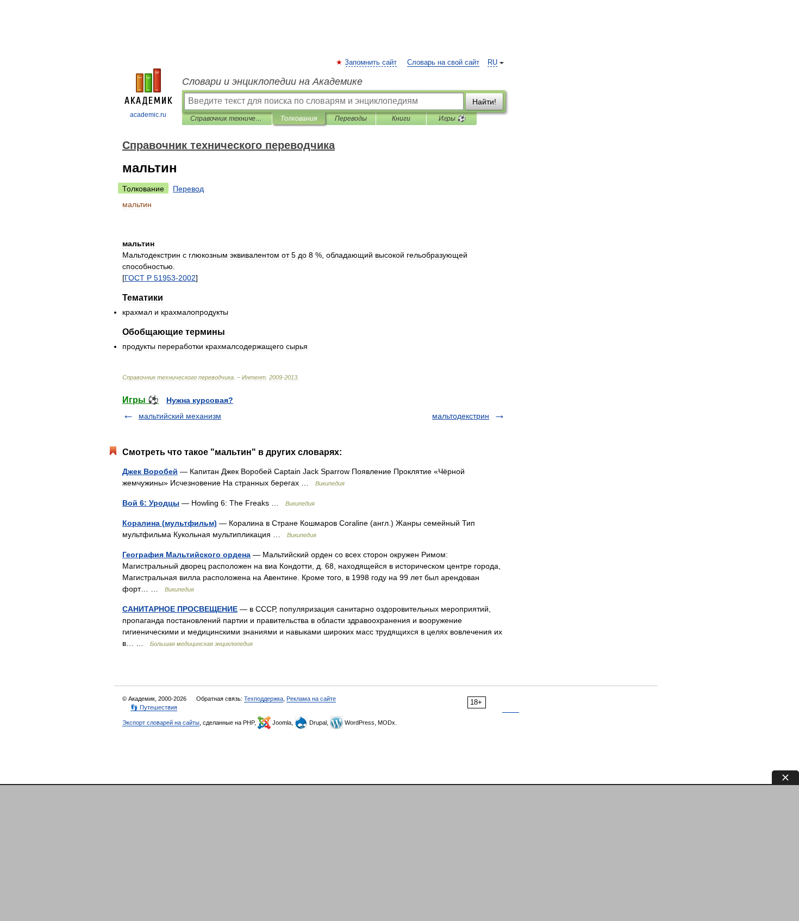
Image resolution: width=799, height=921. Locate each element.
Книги (401, 118)
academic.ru (148, 115)
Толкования (298, 118)
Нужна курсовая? (199, 400)
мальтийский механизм (180, 416)
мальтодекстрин (460, 416)
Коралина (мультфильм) (169, 523)
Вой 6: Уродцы (150, 503)
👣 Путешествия (153, 707)
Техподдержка (263, 698)
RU (492, 62)
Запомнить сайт (371, 62)
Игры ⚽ (452, 118)
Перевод (188, 188)
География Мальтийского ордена (186, 554)
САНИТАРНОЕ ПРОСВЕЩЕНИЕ (180, 609)
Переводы (351, 118)
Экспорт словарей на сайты (160, 722)
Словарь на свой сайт (443, 62)
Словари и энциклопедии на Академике (272, 81)
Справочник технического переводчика (227, 118)
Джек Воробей (150, 471)
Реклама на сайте (311, 698)
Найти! (484, 101)
